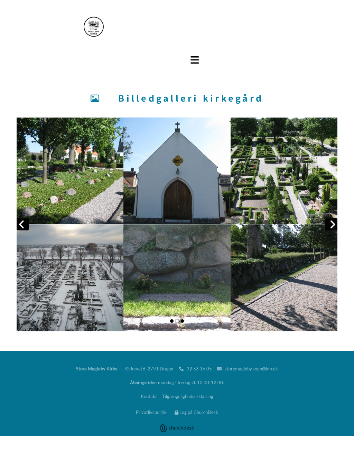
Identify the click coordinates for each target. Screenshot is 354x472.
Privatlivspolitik (151, 412)
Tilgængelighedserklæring (187, 396)
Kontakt (149, 396)
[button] (194, 60)
